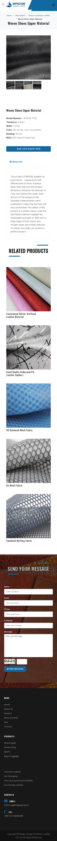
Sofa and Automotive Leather (18, 780)
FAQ (6, 722)
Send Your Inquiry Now (28, 149)
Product (8, 713)
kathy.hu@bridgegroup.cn (16, 805)
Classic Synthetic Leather (39, 16)
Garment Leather (12, 771)
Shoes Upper (10, 743)
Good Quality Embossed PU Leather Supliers (20, 373)
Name (6, 587)
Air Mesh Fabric (14, 485)
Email (6, 598)
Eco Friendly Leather (13, 785)
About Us (8, 709)
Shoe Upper (20, 16)
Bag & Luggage (11, 756)
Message (8, 632)
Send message (16, 669)
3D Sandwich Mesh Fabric (19, 430)
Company (8, 620)
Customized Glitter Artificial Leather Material (21, 315)
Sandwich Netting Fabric (19, 540)
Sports (7, 751)
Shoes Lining (10, 747)
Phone (7, 609)
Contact (8, 726)
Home (9, 16)
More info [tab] (17, 161)
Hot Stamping (10, 776)
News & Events (11, 717)
